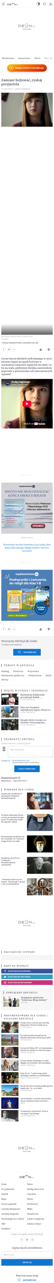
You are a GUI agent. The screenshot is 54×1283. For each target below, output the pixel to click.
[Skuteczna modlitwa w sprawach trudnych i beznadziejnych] (40, 801)
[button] (38, 4)
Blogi (3, 1199)
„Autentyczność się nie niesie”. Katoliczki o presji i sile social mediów (13, 881)
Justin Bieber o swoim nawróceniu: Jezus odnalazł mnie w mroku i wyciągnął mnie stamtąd (36, 1100)
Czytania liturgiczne (10, 1209)
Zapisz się (27, 1262)
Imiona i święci (34, 1224)
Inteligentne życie (35, 1189)
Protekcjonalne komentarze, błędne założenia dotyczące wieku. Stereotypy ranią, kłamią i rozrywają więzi (36, 1038)
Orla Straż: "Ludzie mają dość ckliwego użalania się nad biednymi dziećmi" (36, 1075)
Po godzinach (7, 89)
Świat (4, 1184)
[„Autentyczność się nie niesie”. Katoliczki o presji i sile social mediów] (40, 886)
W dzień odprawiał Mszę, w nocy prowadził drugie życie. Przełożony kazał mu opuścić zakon (12, 818)
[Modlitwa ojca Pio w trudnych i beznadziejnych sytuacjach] (40, 865)
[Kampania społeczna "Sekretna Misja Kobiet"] (11, 1001)
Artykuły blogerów (10, 1214)
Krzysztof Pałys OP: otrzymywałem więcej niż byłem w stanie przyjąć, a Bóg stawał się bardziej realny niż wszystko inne (36, 1051)
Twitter (27, 1240)
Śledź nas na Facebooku (19, 971)
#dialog (5, 671)
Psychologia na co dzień (12, 1219)
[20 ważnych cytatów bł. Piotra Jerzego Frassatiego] (9, 1115)
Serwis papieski (8, 1204)
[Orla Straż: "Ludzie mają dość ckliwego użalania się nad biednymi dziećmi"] (9, 1077)
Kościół (24, 1002)
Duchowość (32, 1204)
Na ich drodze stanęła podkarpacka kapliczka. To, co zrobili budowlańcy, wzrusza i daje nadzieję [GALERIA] (36, 1089)
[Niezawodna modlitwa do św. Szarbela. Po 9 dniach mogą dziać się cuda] (40, 843)
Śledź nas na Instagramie (20, 982)
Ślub (3, 1224)
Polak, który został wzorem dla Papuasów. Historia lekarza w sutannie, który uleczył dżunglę (34, 1025)
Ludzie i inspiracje (23, 89)
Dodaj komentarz (27, 769)
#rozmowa (33, 671)
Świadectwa (32, 1214)
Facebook (22, 1240)
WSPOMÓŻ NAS (29, 1280)
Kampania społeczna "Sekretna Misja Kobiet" (34, 998)
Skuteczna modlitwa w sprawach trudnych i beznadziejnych (11, 795)
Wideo (48, 58)
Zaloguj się (5, 761)
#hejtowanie (35, 675)
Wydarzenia (8, 58)
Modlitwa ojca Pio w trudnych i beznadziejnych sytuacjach (10, 861)
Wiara (37, 58)
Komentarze (24, 58)
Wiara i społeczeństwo (29, 1078)
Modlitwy (5, 1229)
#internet (18, 671)
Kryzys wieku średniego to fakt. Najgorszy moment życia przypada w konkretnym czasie (36, 1062)
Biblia (29, 1209)
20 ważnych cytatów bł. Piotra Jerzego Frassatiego (34, 1112)
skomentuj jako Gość (22, 760)
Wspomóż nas (29, 652)
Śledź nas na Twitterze (19, 977)
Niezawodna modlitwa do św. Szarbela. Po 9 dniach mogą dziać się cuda (13, 838)
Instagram (32, 1240)
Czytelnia (31, 1194)
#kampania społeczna (12, 675)
